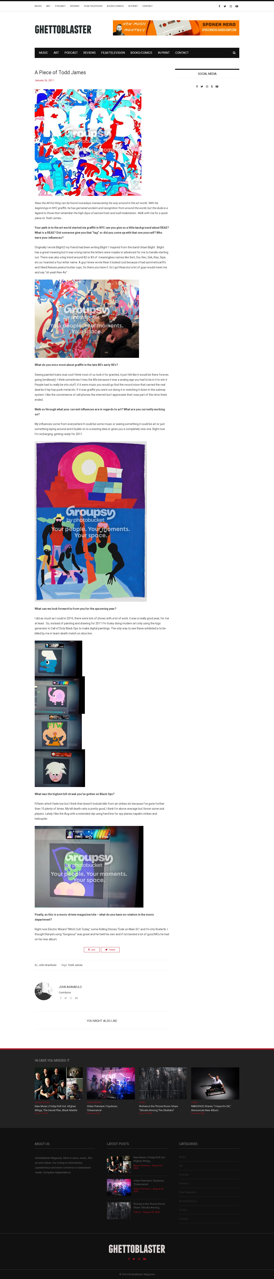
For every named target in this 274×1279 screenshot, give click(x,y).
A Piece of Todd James (60, 72)
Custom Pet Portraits (187, 115)
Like (93, 949)
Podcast (60, 6)
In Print (133, 6)
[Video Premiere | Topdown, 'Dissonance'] (111, 1083)
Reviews (74, 6)
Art (48, 6)
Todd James (75, 965)
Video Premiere (94, 1103)
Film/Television (93, 6)
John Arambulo (48, 965)
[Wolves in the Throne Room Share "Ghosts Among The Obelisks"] (163, 1083)
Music (38, 6)
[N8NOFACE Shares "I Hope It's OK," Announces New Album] (215, 1083)
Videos (142, 1103)
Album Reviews (42, 1103)
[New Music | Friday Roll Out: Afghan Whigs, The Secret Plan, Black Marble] (59, 1083)
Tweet (112, 949)
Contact (147, 6)
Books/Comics (115, 6)
